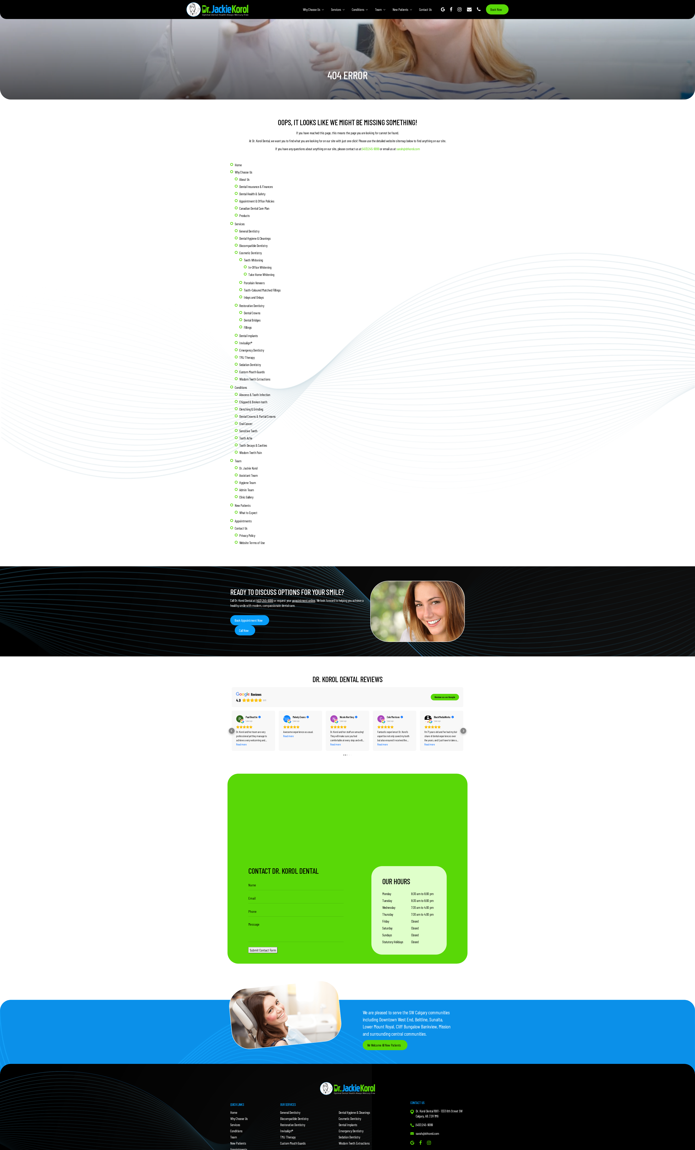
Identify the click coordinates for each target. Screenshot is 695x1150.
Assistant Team (248, 475)
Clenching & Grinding (251, 409)
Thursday (387, 914)
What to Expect (248, 512)
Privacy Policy (247, 535)
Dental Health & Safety (252, 194)
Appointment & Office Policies (256, 201)
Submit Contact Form (263, 950)
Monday (386, 893)
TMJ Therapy (247, 357)
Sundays (387, 935)
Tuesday (387, 900)
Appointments (243, 521)
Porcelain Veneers (254, 283)
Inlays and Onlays (254, 297)
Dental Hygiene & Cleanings (255, 238)
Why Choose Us (311, 9)
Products (244, 215)
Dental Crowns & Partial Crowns (257, 416)
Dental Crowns (252, 313)
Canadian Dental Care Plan (254, 208)
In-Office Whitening (259, 267)
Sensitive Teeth (248, 431)
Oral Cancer (245, 423)
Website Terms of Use (252, 542)
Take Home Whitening (261, 274)
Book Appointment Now (249, 620)
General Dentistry (249, 231)
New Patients (400, 9)
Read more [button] (241, 744)
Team (378, 9)
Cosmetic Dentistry (250, 253)
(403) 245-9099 (370, 149)
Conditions (358, 9)
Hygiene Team (247, 482)
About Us (244, 179)
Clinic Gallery (246, 497)
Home (238, 165)
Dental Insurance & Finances (256, 186)
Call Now (244, 630)
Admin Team (246, 490)
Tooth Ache (245, 438)
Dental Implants (248, 335)
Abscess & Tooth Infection (254, 394)
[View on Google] (239, 718)
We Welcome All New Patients (384, 1045)
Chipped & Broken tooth (253, 402)
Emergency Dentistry (251, 350)
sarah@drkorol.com (408, 149)
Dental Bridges (252, 320)
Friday (385, 921)
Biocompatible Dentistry (253, 245)
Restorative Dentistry (251, 305)
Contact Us (425, 9)
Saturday (387, 928)
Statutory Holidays (392, 942)
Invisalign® (245, 343)
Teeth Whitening (253, 260)
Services (336, 9)
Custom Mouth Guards (252, 372)
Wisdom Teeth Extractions (254, 379)
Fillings (248, 327)
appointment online (303, 600)
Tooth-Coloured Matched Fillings (262, 290)
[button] (232, 731)
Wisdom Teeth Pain (250, 452)
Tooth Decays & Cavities (253, 445)
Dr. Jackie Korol (248, 468)
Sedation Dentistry (250, 364)
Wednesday (388, 907)
